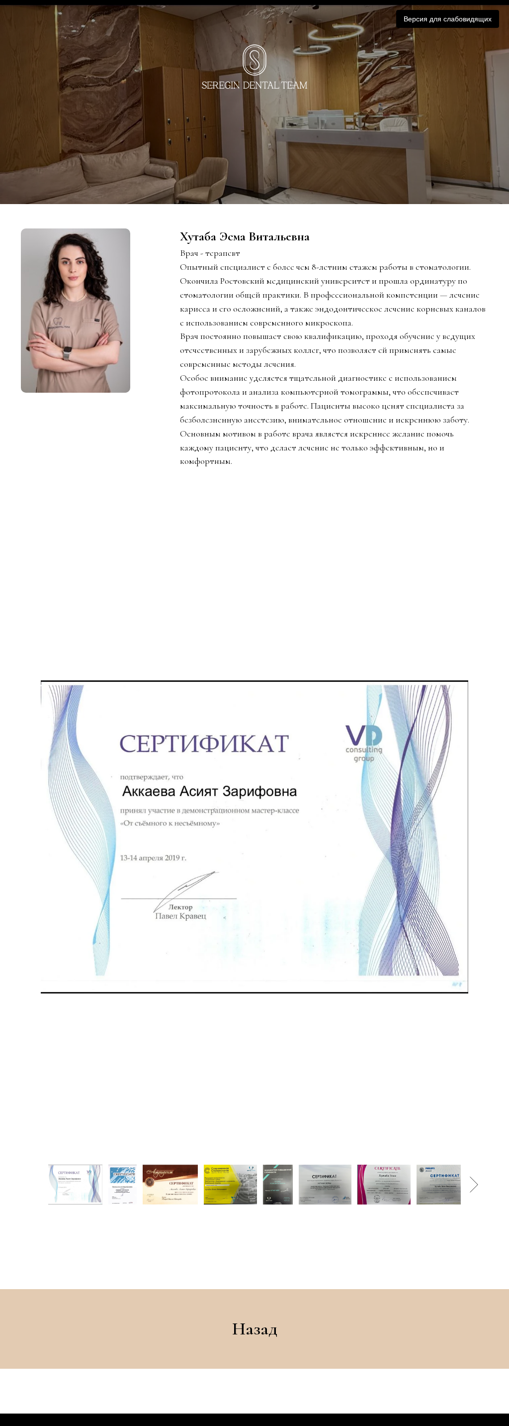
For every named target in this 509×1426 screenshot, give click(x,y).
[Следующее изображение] (474, 1408)
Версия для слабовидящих (448, 19)
